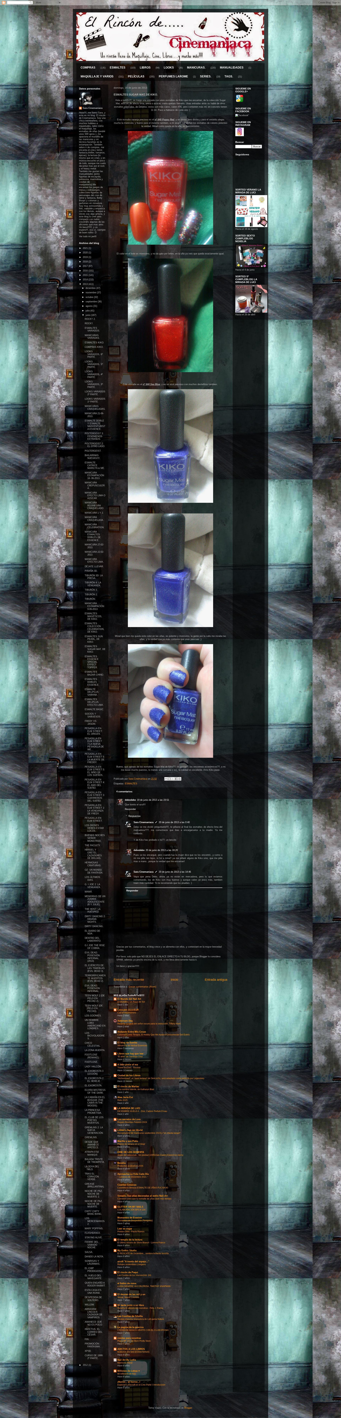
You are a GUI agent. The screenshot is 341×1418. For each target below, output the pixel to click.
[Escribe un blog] (169, 779)
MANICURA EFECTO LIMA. (94, 560)
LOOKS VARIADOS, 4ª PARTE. (94, 374)
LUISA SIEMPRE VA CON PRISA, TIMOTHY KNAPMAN (143, 1286)
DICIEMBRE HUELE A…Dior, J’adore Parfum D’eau (142, 1111)
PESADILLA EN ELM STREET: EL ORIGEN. (94, 731)
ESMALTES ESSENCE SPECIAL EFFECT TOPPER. (92, 662)
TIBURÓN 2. (91, 594)
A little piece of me (127, 1064)
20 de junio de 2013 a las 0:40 (174, 822)
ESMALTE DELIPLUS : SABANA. (92, 692)
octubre (90, 297)
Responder (130, 809)
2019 (85, 257)
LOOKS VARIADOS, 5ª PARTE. (94, 364)
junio (88, 315)
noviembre (91, 292)
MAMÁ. (89, 891)
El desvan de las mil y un (131, 1294)
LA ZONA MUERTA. (95, 1050)
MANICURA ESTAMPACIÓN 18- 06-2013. (94, 475)
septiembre (92, 301)
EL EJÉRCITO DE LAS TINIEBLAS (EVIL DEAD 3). (95, 968)
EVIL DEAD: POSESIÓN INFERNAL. (92, 988)
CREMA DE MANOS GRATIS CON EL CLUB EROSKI (143, 1330)
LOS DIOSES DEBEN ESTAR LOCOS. (94, 828)
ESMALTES (117, 67)
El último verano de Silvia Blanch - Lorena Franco (141, 1242)
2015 (85, 275)
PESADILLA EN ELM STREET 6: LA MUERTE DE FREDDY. (95, 758)
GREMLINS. (91, 1137)
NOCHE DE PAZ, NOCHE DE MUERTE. (94, 1204)
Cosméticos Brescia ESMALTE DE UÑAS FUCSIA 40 (142, 1187)
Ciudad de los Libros (128, 1075)
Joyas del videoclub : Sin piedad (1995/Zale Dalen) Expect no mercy (150, 1155)
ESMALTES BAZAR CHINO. (94, 673)
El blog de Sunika (127, 1042)
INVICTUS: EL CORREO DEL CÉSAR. (93, 1332)
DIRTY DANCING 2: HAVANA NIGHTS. (95, 919)
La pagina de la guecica (130, 1327)
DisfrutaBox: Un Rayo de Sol (131, 1002)
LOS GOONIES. (93, 1015)
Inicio (174, 979)
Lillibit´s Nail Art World (130, 1130)
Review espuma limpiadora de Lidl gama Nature (140, 1319)
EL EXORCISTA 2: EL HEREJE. (94, 1079)
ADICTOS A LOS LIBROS (131, 1349)
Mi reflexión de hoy (126, 1374)
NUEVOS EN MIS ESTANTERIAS (133, 1352)
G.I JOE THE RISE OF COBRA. (95, 946)
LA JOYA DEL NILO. (92, 1168)
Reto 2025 (122, 1100)
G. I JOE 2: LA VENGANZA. (93, 886)
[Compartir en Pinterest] (179, 779)
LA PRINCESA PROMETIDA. (93, 1111)
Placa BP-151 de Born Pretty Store (134, 1341)
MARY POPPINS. (94, 1228)
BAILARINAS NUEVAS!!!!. (92, 456)
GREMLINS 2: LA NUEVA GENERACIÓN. (94, 1130)
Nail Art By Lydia (126, 1360)
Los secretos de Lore (128, 1119)
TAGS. (228, 76)
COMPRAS (88, 67)
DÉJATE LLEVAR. (94, 566)
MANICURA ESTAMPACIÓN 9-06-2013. (94, 606)
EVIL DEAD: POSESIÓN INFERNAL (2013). (92, 956)
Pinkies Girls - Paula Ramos (130, 1231)
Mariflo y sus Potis (127, 1141)
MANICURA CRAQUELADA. (94, 518)
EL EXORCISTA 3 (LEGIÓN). (94, 1072)
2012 (85, 1365)
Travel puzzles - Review (128, 1067)
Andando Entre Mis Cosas (131, 1031)
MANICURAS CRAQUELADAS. (95, 407)
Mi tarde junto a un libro (130, 1305)
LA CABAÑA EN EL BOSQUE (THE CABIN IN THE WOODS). (95, 1101)
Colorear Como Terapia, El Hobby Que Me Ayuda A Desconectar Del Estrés (153, 1034)
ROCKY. (89, 323)
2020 (85, 252)
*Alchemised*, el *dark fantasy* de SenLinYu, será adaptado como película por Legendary (160, 1078)
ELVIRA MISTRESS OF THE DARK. (95, 1091)
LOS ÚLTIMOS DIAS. (92, 878)
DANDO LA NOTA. (94, 1256)
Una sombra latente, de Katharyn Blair (135, 1089)
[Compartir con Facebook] (176, 779)
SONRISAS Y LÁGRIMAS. (92, 1262)
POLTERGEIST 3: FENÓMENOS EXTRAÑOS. (94, 436)
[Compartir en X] (173, 779)
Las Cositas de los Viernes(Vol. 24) (134, 1275)
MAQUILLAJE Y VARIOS (97, 76)
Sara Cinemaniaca (143, 822)
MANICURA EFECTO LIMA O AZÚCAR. (95, 495)
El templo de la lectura (129, 1239)
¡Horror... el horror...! (128, 1382)
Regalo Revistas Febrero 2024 (132, 1122)
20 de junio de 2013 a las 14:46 (175, 871)
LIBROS (145, 67)
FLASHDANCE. (93, 1233)
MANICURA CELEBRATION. (94, 526)
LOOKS (169, 67)
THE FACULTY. (93, 845)
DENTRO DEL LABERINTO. (93, 939)
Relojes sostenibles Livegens (131, 1264)
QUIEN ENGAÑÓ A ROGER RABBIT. (95, 1284)
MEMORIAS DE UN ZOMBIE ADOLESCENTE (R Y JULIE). (95, 900)
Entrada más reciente (129, 979)
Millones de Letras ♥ (128, 1371)
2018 (85, 261)
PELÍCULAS (136, 76)
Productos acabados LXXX (130, 1166)
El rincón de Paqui (127, 1272)
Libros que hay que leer (130, 1053)
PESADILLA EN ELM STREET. (94, 819)
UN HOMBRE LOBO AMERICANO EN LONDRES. (95, 1024)
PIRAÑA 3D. (91, 571)
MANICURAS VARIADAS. (92, 336)
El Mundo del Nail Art (129, 999)
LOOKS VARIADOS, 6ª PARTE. (94, 354)
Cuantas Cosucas (126, 1184)
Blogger (188, 1407)
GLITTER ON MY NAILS (130, 1206)
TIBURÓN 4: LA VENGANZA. (93, 584)
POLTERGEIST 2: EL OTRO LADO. (95, 445)
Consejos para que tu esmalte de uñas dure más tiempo (144, 1198)
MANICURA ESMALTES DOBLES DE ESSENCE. (93, 535)
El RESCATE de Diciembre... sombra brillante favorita (143, 1253)
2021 (85, 248)
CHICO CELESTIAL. (93, 1044)
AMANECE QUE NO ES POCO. (94, 1323)
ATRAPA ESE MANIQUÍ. (92, 1153)
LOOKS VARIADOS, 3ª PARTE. (94, 384)
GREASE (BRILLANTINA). (94, 1185)
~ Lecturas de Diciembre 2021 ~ (132, 1177)
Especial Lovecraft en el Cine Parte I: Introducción (141, 1385)
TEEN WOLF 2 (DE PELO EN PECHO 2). (95, 998)
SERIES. (205, 76)
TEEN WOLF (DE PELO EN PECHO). (94, 1008)
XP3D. (88, 1351)
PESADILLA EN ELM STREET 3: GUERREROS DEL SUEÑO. (95, 796)
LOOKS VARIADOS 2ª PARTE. (95, 393)
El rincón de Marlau (128, 1086)
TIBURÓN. (90, 599)
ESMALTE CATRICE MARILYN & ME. (95, 465)
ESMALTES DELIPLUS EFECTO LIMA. (94, 702)
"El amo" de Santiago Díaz (130, 1056)
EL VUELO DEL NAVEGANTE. (93, 1277)
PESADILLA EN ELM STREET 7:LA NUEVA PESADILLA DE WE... (94, 744)
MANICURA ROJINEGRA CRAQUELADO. (94, 505)
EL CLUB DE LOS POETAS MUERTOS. (94, 1120)
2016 (85, 270)
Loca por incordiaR (128, 1009)
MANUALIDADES (231, 67)
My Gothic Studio (127, 1250)
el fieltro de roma (126, 1283)
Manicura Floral (124, 1363)
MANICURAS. (196, 67)
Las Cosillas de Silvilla (130, 1316)
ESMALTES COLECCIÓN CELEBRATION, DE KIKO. (94, 627)
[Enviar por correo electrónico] (166, 779)
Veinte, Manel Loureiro (128, 1297)
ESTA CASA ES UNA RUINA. (93, 1291)
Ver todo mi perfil (87, 236)
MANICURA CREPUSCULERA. (95, 485)
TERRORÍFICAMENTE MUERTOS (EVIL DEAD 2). (95, 978)
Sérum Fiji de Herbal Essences (132, 1045)
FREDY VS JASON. (90, 722)
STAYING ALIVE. (94, 1237)
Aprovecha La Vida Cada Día (133, 1174)
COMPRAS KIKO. (94, 347)
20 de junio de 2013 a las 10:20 (162, 850)
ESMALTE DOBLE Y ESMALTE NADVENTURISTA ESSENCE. (95, 424)
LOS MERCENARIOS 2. (95, 1221)
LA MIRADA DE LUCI (128, 1108)
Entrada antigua (216, 979)
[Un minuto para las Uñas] (251, 226)
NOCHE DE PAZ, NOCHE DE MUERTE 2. (94, 1194)
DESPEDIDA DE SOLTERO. (93, 1299)
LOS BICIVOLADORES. (95, 1036)
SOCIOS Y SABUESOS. (93, 715)
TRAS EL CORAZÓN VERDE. (92, 1176)
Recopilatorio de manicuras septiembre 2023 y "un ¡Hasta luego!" (148, 1133)
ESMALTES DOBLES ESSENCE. (92, 682)
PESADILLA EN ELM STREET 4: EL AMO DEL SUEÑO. (95, 783)
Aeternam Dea (125, 1020)
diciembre (91, 288)
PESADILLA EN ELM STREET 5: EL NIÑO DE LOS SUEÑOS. (95, 771)
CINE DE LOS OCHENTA (130, 1152)
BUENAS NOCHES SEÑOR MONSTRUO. (95, 838)
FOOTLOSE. (91, 1062)
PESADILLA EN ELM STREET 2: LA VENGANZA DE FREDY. (95, 809)
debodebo (130, 800)
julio (88, 310)
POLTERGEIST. (93, 451)
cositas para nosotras (129, 1338)
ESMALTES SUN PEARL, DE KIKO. (94, 639)
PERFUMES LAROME (173, 76)
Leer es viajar (124, 1228)
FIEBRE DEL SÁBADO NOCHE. (91, 1245)
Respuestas (134, 816)
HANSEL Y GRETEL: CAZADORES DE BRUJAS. (93, 853)
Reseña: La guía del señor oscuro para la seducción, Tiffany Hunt (148, 1023)
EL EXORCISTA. (93, 1085)
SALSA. (89, 1252)
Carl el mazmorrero (126, 1012)
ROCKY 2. (90, 319)
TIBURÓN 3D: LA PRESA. (94, 577)
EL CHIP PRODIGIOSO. (94, 1269)
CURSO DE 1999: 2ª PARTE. (94, 1357)
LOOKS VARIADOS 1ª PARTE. (95, 400)
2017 (85, 266)
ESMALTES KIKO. (94, 342)
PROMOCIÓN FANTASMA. (93, 1345)
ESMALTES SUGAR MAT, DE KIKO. (95, 649)
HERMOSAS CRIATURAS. (93, 864)
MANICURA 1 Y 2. (94, 512)
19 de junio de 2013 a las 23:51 (153, 800)
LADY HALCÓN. (93, 1066)
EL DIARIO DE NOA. (92, 932)
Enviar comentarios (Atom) (142, 986)
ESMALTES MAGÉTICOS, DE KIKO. (93, 616)
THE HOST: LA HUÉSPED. (92, 910)
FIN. (87, 1339)
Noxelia (121, 1163)
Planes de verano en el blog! (131, 1144)
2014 (85, 279)
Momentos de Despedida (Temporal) (135, 1220)
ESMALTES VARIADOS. (92, 329)
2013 (85, 284)
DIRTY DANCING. (94, 926)
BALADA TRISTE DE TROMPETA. (95, 1160)
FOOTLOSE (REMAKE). (92, 1056)
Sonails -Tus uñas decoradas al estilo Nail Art (142, 1195)
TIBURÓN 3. (91, 590)
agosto (89, 306)
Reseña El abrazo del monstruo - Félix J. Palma (140, 1308)
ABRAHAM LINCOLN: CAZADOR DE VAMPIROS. (93, 1313)
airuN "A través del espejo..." (133, 1261)
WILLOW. (89, 1304)
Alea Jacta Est (125, 1097)
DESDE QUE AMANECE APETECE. (92, 1145)
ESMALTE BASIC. (94, 709)
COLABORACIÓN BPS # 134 (131, 1210)
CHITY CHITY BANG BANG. (93, 1212)
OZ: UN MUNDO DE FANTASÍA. (94, 871)
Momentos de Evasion (129, 1217)
